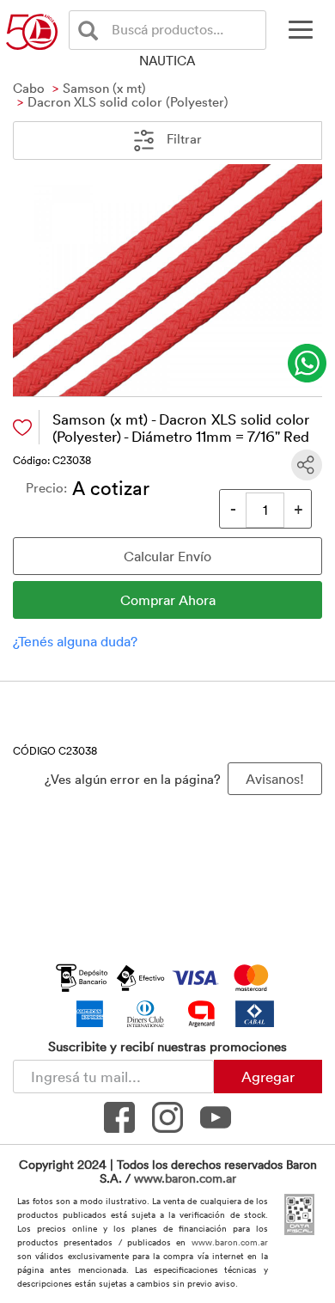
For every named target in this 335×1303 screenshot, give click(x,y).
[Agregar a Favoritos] (22, 427)
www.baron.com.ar (185, 1178)
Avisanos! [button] (275, 778)
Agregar (268, 1076)
